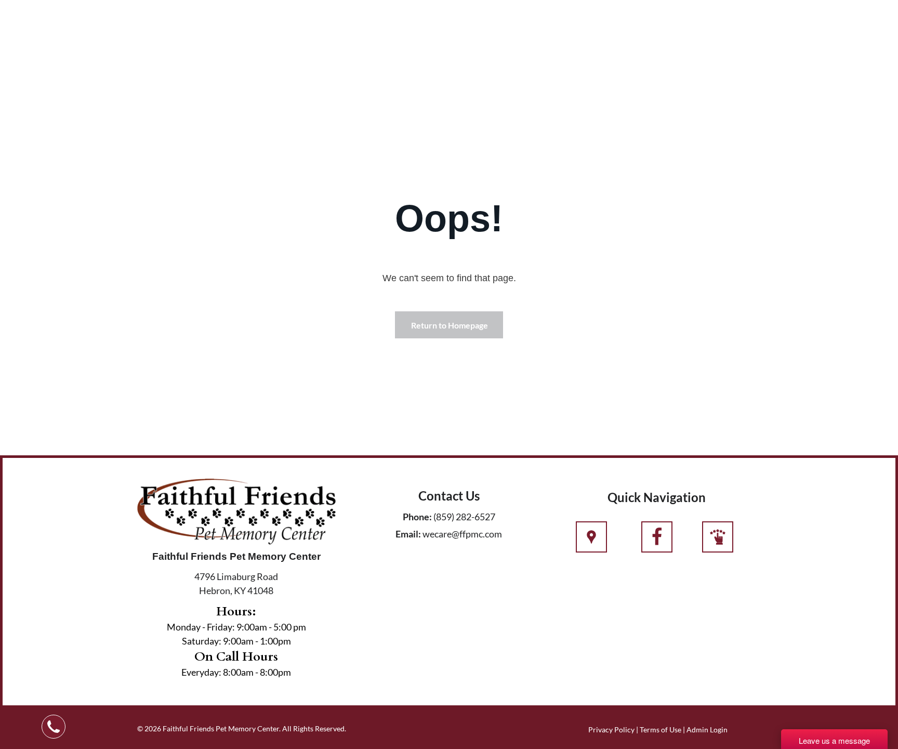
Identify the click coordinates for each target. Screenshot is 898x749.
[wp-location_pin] (591, 542)
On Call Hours (236, 656)
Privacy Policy (611, 729)
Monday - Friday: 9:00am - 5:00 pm (236, 627)
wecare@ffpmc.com (462, 534)
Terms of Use (660, 729)
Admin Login (707, 729)
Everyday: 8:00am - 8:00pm (236, 672)
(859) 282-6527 (464, 516)
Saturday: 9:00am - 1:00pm (236, 641)
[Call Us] (656, 542)
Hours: (236, 611)
